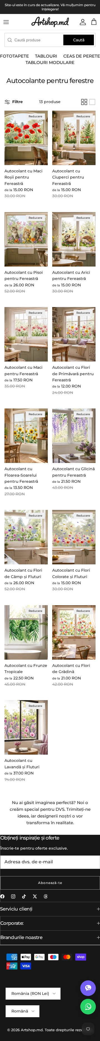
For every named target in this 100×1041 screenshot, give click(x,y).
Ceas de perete (81, 56)
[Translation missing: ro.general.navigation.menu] (6, 22)
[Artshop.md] (50, 22)
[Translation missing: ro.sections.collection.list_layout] (92, 102)
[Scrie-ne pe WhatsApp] (88, 1006)
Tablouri (46, 56)
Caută (78, 39)
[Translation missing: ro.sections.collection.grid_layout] (84, 102)
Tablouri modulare (50, 62)
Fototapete (14, 56)
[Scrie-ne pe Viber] (88, 988)
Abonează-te (50, 883)
